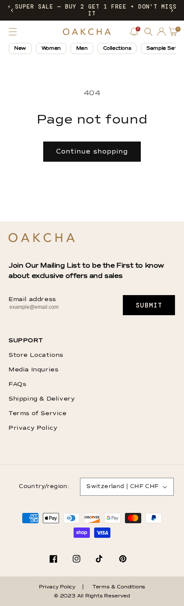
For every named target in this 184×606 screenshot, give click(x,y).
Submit (149, 305)
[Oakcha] (42, 238)
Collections (117, 48)
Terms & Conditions (118, 587)
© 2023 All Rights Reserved (92, 596)
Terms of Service (38, 413)
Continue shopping (92, 151)
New (20, 48)
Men (82, 48)
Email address (32, 299)
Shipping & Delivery (42, 399)
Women (51, 48)
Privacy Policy (33, 428)
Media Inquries (33, 370)
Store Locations (36, 355)
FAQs (17, 384)
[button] (12, 10)
